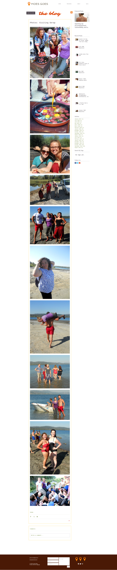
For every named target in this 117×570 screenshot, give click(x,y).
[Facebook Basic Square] (75, 163)
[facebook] (82, 564)
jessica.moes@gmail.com (34, 557)
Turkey (31, 512)
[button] (30, 13)
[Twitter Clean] (80, 564)
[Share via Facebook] (30, 516)
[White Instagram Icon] (78, 564)
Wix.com (38, 564)
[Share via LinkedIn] (37, 516)
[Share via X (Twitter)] (34, 516)
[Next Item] (87, 18)
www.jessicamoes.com (33, 559)
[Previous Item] (76, 18)
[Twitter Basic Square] (77, 163)
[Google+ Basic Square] (79, 163)
